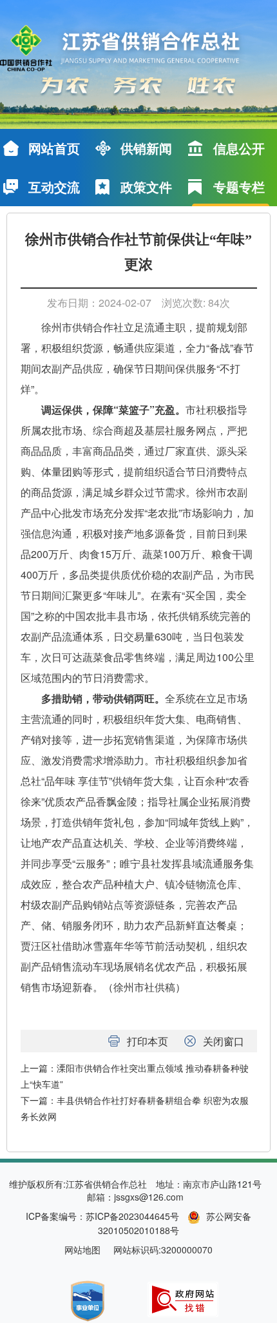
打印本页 (147, 1041)
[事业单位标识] (88, 1299)
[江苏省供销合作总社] (130, 48)
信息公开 (239, 148)
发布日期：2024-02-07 (99, 302)
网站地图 (82, 1249)
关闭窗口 (223, 1041)
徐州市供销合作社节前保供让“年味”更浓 (138, 252)
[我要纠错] (183, 1298)
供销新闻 (146, 148)
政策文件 (146, 186)
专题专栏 (239, 186)
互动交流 (54, 186)
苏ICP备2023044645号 (132, 1216)
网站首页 (54, 148)
